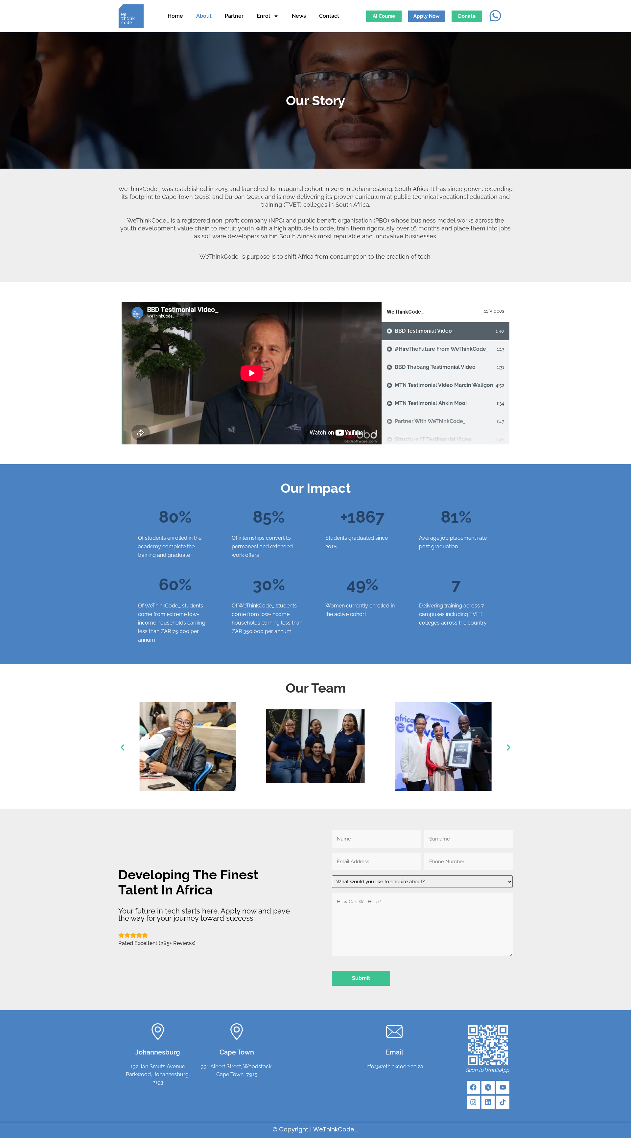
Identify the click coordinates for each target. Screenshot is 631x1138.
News (299, 16)
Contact (329, 16)
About (204, 16)
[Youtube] (502, 1087)
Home (175, 16)
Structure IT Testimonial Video (433, 439)
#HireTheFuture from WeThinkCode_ (442, 349)
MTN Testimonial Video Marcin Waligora (444, 385)
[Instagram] (473, 1102)
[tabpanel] (252, 373)
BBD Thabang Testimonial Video (435, 367)
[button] (122, 747)
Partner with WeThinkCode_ (430, 421)
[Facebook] (473, 1087)
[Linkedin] (488, 1102)
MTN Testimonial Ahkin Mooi (431, 403)
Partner (234, 16)
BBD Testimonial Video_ (425, 331)
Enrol (263, 16)
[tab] (445, 331)
